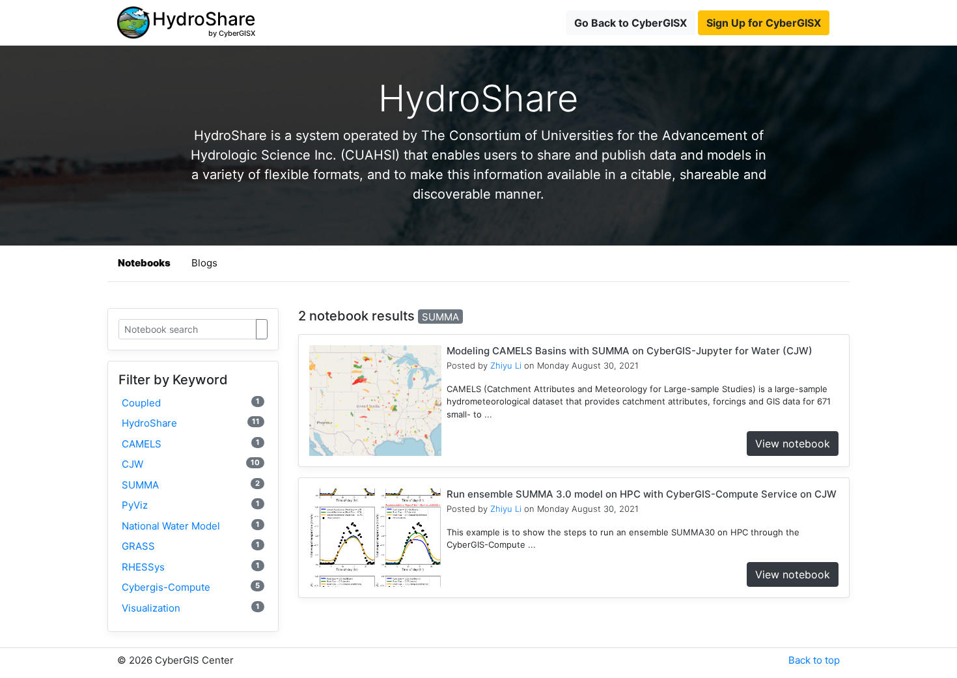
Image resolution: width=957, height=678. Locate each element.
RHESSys (191, 567)
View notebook (792, 443)
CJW (191, 464)
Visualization (191, 608)
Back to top (814, 660)
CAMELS (191, 444)
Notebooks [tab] (144, 263)
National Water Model (191, 526)
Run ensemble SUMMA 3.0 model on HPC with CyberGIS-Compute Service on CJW (642, 494)
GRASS (191, 546)
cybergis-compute (191, 587)
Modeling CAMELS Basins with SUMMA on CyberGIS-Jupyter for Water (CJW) (629, 351)
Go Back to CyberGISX (630, 22)
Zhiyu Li (505, 365)
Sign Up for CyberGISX (763, 22)
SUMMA (191, 485)
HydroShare (191, 423)
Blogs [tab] (204, 263)
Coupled (191, 403)
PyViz (191, 505)
